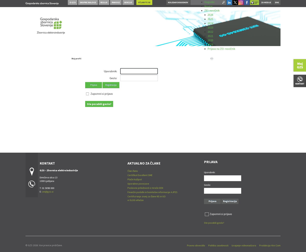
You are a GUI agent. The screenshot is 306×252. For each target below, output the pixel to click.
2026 (210, 14)
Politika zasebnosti (218, 245)
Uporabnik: (110, 71)
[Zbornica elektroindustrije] (42, 3)
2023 (210, 27)
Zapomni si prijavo (101, 93)
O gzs (73, 2)
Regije (103, 2)
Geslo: (113, 78)
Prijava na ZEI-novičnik (221, 48)
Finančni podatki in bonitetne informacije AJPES (152, 192)
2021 (210, 36)
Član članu (133, 170)
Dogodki (209, 2)
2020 (210, 40)
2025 (210, 19)
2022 (210, 31)
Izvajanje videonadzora (244, 245)
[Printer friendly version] (211, 58)
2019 (210, 44)
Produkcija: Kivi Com (269, 245)
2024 (210, 23)
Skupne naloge (88, 2)
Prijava (93, 84)
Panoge (116, 2)
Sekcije (128, 2)
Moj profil (76, 58)
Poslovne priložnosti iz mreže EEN (145, 187)
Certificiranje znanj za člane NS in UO (147, 196)
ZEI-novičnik (212, 10)
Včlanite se (144, 2)
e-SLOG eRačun (136, 200)
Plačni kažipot (135, 179)
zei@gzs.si (47, 191)
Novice (208, 6)
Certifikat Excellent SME (140, 175)
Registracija (111, 84)
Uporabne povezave (138, 183)
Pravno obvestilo (196, 245)
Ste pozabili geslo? (99, 104)
